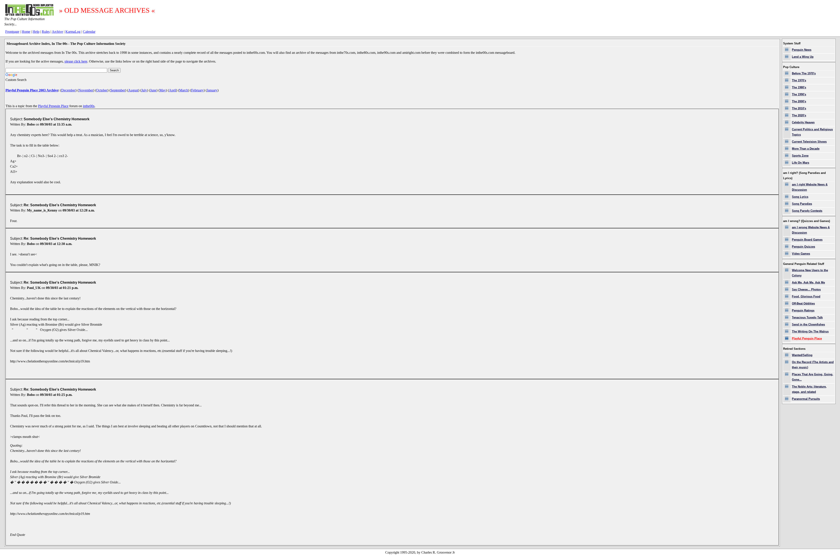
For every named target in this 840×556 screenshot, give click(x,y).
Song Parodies (802, 203)
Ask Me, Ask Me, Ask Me (808, 282)
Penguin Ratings (803, 310)
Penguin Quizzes (803, 246)
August (133, 90)
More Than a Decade (805, 148)
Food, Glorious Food (806, 296)
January (212, 90)
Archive (57, 31)
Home (26, 31)
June (153, 90)
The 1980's (799, 87)
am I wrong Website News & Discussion (811, 230)
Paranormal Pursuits (806, 398)
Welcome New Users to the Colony (810, 273)
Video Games (801, 253)
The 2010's (799, 108)
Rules (46, 31)
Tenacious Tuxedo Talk (807, 317)
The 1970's (799, 80)
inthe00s (88, 106)
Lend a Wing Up (803, 56)
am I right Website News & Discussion (810, 187)
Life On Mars (800, 162)
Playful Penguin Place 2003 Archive (31, 90)
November (86, 90)
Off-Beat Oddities (803, 303)
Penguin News (801, 49)
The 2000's (799, 101)
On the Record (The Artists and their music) (813, 364)
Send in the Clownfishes (808, 324)
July (144, 90)
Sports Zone (800, 155)
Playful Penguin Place (53, 106)
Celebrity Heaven (803, 122)
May (162, 90)
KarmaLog (72, 31)
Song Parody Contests (807, 210)
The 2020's (799, 115)
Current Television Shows (809, 141)
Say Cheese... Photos (806, 289)
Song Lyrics (800, 196)
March (183, 90)
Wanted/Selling (802, 355)
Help (36, 31)
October (101, 90)
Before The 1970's (804, 73)
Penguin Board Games (807, 239)
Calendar (89, 31)
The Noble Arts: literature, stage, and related (809, 389)
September (117, 90)
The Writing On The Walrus (810, 331)
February (197, 90)
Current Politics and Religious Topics (812, 132)
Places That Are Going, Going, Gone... (812, 377)
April (172, 90)
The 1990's (799, 94)
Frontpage (12, 31)
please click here (76, 61)
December (68, 90)
